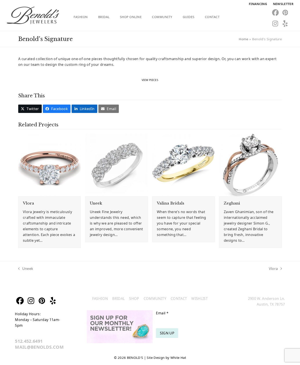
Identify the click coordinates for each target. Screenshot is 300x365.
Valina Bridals (170, 203)
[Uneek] (116, 164)
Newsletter (283, 4)
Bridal (118, 298)
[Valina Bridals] (183, 164)
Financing (258, 4)
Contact (179, 298)
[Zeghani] (250, 164)
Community (155, 298)
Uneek (96, 203)
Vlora (28, 203)
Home (243, 39)
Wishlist (199, 298)
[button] (30, 109)
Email (162, 313)
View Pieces (150, 80)
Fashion (100, 298)
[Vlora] (49, 164)
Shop (134, 298)
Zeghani (232, 203)
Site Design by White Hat (166, 357)
